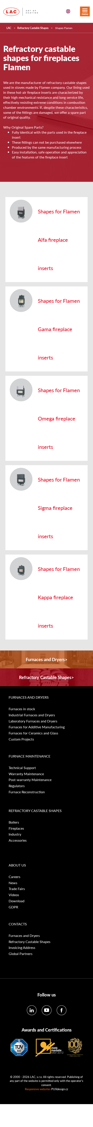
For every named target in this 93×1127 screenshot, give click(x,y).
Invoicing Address (22, 947)
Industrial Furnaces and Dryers (32, 715)
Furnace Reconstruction (27, 792)
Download (16, 901)
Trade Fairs (17, 888)
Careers (14, 876)
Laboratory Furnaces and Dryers (33, 721)
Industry (15, 834)
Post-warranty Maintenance (30, 779)
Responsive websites (38, 1089)
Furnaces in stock (22, 709)
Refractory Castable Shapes (32, 28)
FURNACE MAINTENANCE (29, 756)
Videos (14, 894)
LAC (8, 28)
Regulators (17, 785)
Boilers (14, 822)
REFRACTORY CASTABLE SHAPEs (35, 810)
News (13, 882)
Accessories (18, 840)
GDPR (13, 907)
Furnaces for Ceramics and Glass (33, 733)
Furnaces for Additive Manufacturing (37, 727)
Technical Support (22, 767)
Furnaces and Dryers (29, 697)
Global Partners (20, 953)
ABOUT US (17, 865)
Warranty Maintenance (26, 773)
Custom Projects (21, 739)
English (68, 11)
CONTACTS (18, 924)
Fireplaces (16, 828)
